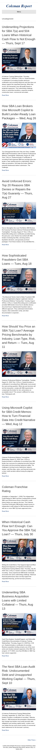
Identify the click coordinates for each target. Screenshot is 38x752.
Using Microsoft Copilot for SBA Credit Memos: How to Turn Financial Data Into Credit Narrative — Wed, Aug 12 (18, 416)
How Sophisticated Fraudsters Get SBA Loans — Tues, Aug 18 (17, 259)
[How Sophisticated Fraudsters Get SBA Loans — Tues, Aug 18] (19, 281)
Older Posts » (32, 740)
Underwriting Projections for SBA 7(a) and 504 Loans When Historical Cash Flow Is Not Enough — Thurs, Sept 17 (18, 35)
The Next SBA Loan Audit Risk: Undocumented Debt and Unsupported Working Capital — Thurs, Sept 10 (18, 675)
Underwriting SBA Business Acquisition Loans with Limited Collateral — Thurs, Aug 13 (17, 600)
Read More (5, 95)
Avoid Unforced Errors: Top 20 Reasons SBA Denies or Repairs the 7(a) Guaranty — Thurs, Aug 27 (17, 189)
